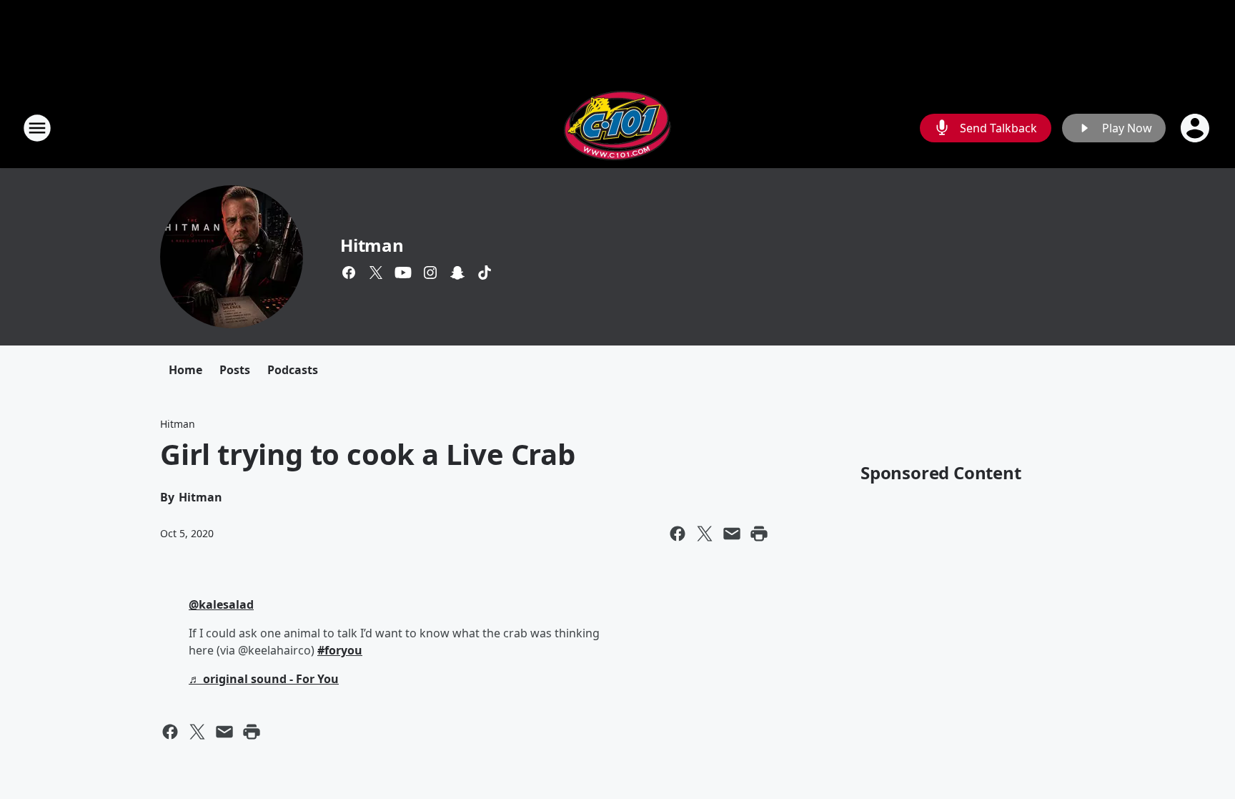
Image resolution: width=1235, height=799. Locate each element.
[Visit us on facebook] (348, 272)
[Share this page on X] (705, 534)
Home (185, 370)
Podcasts (292, 370)
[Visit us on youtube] (403, 272)
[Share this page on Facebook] (678, 534)
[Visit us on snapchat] (457, 272)
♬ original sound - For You (264, 679)
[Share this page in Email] (732, 534)
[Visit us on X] (376, 272)
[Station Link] (617, 127)
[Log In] (1196, 128)
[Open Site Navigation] (37, 128)
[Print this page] (759, 534)
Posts (234, 370)
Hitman (372, 245)
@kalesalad (221, 604)
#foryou (339, 650)
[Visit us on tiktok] (484, 272)
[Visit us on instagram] (430, 272)
